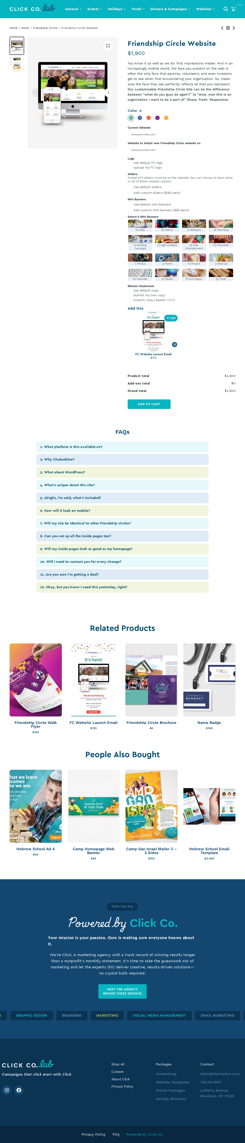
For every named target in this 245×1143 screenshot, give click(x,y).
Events (93, 9)
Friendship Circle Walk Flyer (36, 725)
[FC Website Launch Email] (94, 679)
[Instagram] (6, 1090)
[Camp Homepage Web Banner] (94, 806)
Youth (136, 9)
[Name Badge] (209, 679)
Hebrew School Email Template (209, 851)
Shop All (117, 1064)
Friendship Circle (45, 28)
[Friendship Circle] (228, 28)
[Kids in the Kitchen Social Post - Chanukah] (233, 28)
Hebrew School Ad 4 (35, 849)
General (71, 9)
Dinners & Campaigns (168, 9)
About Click (120, 1079)
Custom (117, 1072)
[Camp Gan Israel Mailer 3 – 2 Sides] (151, 806)
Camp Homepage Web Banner (93, 851)
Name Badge (209, 723)
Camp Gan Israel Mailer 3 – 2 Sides (151, 851)
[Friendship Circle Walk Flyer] (36, 679)
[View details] (174, 344)
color (135, 111)
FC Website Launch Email (93, 723)
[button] (108, 92)
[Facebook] (19, 1090)
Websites (204, 9)
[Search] (226, 9)
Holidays (115, 9)
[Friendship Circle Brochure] (151, 679)
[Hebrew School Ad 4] (36, 806)
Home (13, 28)
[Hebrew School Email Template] (209, 806)
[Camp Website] (222, 28)
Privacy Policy (122, 1086)
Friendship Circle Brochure (151, 723)
